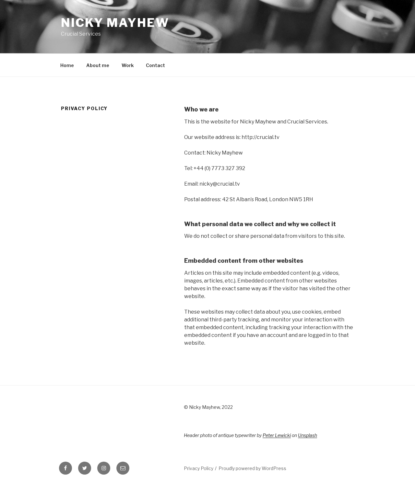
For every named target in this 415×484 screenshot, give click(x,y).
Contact (155, 65)
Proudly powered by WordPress (252, 468)
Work (128, 65)
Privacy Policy (198, 468)
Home (67, 65)
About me (97, 65)
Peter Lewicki (277, 435)
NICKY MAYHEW (115, 23)
